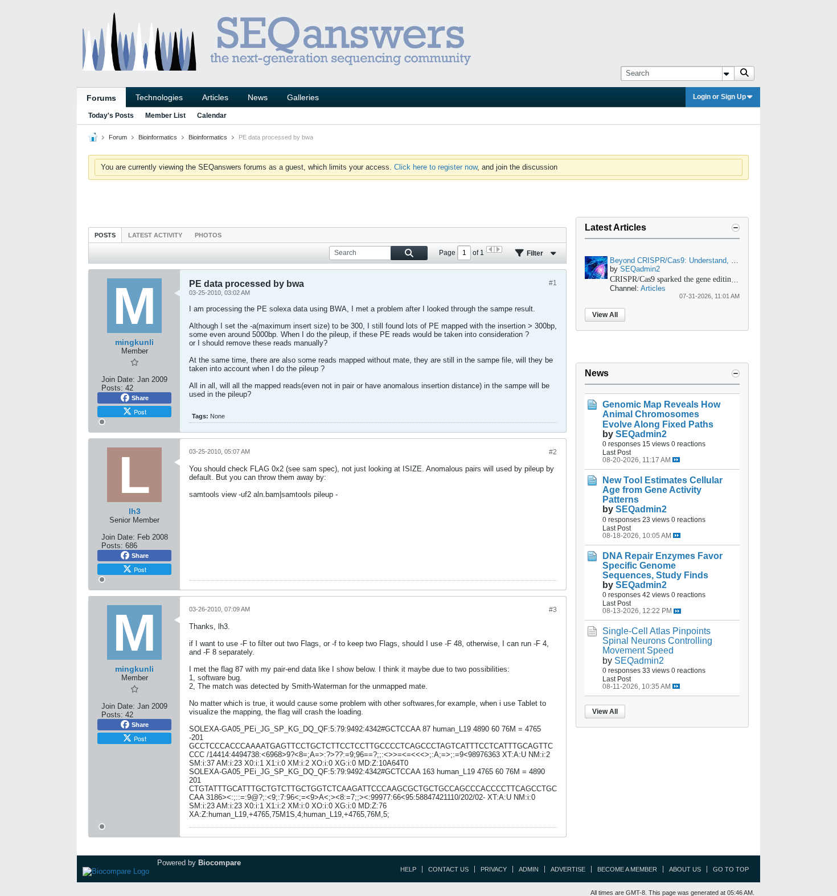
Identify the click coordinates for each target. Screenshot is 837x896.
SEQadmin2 (640, 269)
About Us (685, 869)
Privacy (494, 869)
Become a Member (627, 869)
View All (605, 315)
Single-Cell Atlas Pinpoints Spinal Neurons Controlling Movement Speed (657, 640)
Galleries (303, 97)
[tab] (105, 235)
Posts (105, 235)
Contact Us (448, 869)
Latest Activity (155, 235)
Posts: (112, 388)
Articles (215, 97)
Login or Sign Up (719, 97)
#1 (553, 283)
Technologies (159, 97)
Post (140, 411)
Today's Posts (111, 116)
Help (408, 869)
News (258, 97)
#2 (553, 452)
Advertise (568, 869)
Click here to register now (435, 167)
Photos (208, 235)
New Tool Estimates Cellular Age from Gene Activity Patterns (662, 489)
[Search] (744, 73)
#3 (553, 610)
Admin (529, 869)
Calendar (212, 116)
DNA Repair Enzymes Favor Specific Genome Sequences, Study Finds (662, 565)
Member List (165, 116)
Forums (101, 97)
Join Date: (118, 379)
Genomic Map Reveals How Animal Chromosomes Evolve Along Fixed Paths (661, 414)
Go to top (731, 869)
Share (140, 397)
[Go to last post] (676, 459)
